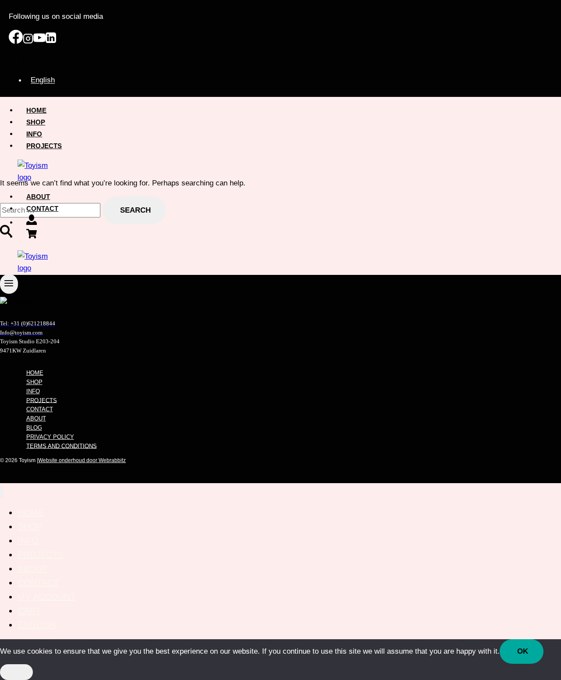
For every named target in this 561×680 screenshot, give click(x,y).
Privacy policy (50, 437)
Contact (42, 208)
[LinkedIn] (51, 41)
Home (36, 110)
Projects (44, 146)
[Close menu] (1, 491)
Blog (34, 427)
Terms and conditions (61, 445)
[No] (16, 672)
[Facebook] (16, 41)
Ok (522, 651)
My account (46, 597)
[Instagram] (28, 41)
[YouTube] (39, 41)
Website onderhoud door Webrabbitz (82, 460)
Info (34, 134)
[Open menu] (9, 284)
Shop (35, 122)
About (38, 196)
